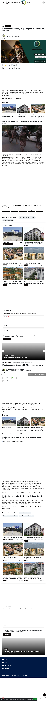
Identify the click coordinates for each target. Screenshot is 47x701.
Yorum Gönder (7, 634)
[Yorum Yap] (7, 68)
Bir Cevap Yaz (7, 310)
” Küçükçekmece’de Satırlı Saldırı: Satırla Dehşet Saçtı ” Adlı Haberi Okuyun (22, 492)
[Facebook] (21, 675)
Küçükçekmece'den (10, 35)
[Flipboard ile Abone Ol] (14, 65)
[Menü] (3, 2)
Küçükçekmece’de (35, 407)
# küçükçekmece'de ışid (8, 220)
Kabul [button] (35, 699)
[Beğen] (3, 68)
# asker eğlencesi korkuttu (24, 512)
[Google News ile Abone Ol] (6, 65)
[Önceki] (3, 351)
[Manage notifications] (3, 698)
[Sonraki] (44, 351)
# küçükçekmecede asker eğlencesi (10, 515)
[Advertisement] (23, 13)
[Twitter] (23, 675)
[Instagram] (26, 675)
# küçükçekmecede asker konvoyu (26, 515)
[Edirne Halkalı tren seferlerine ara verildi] (9, 111)
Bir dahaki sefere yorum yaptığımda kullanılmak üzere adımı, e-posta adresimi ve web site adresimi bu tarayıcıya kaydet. (23, 335)
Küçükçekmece (6, 157)
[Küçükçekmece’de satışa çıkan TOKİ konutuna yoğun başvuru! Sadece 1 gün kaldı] (34, 276)
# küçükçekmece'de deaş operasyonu (27, 217)
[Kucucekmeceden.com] (17, 3)
